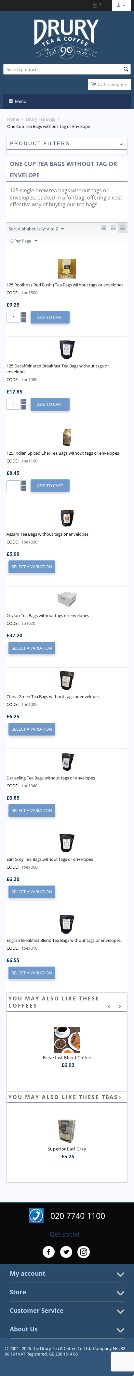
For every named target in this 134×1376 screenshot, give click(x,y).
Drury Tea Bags (40, 119)
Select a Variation (32, 567)
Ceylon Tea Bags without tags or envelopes (48, 615)
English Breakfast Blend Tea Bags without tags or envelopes (64, 940)
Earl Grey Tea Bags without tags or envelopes (50, 859)
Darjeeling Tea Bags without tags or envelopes (51, 778)
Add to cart (50, 317)
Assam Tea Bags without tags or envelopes (47, 534)
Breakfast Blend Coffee (67, 1057)
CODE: (13, 293)
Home (13, 119)
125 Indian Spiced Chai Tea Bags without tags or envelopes (63, 453)
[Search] (126, 69)
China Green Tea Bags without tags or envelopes (53, 696)
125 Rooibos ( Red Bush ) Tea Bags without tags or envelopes (65, 285)
